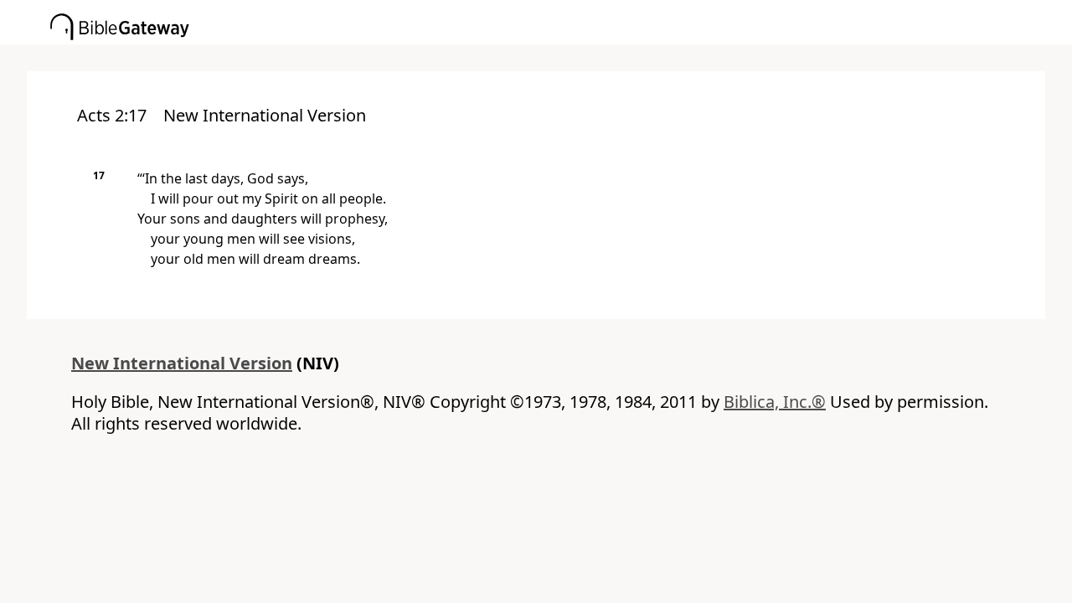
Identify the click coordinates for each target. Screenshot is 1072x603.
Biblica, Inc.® (775, 401)
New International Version (181, 363)
